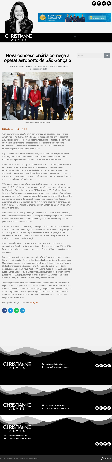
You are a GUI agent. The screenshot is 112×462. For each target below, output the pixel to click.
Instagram (34, 302)
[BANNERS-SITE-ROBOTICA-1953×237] (74, 21)
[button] (74, 37)
